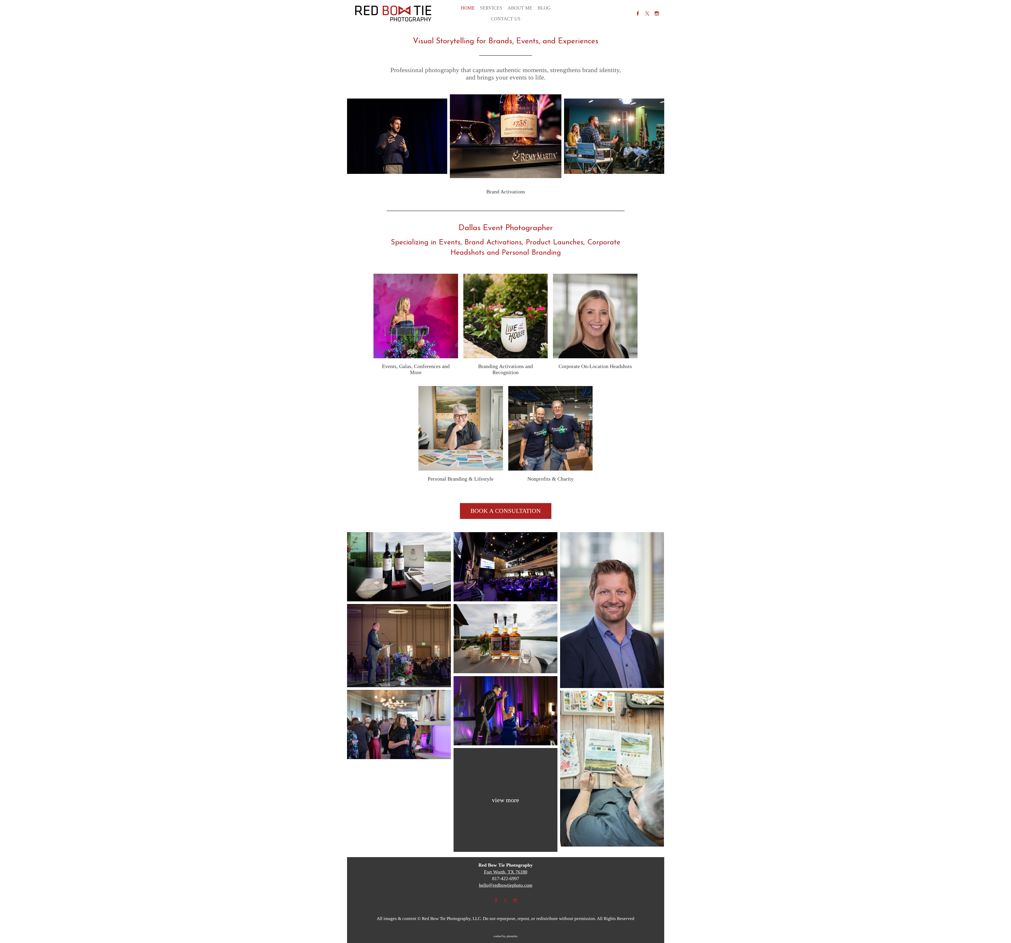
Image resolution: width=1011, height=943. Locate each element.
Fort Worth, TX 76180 (505, 871)
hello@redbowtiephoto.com (505, 885)
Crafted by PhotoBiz (505, 936)
